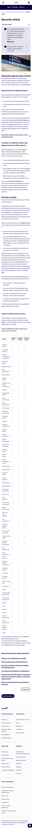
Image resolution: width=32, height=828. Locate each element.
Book (9, 7)
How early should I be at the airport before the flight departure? (15, 666)
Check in (21, 7)
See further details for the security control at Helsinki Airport (14, 136)
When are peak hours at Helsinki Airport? (14, 662)
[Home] (16, 2)
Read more (10, 41)
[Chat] (30, 825)
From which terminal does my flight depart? (15, 671)
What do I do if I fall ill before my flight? (13, 658)
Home (3, 12)
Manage (15, 7)
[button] (3, 2)
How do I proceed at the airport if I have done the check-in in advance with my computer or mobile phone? (15, 677)
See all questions (8, 696)
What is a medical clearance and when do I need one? (15, 683)
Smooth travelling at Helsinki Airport (15, 12)
